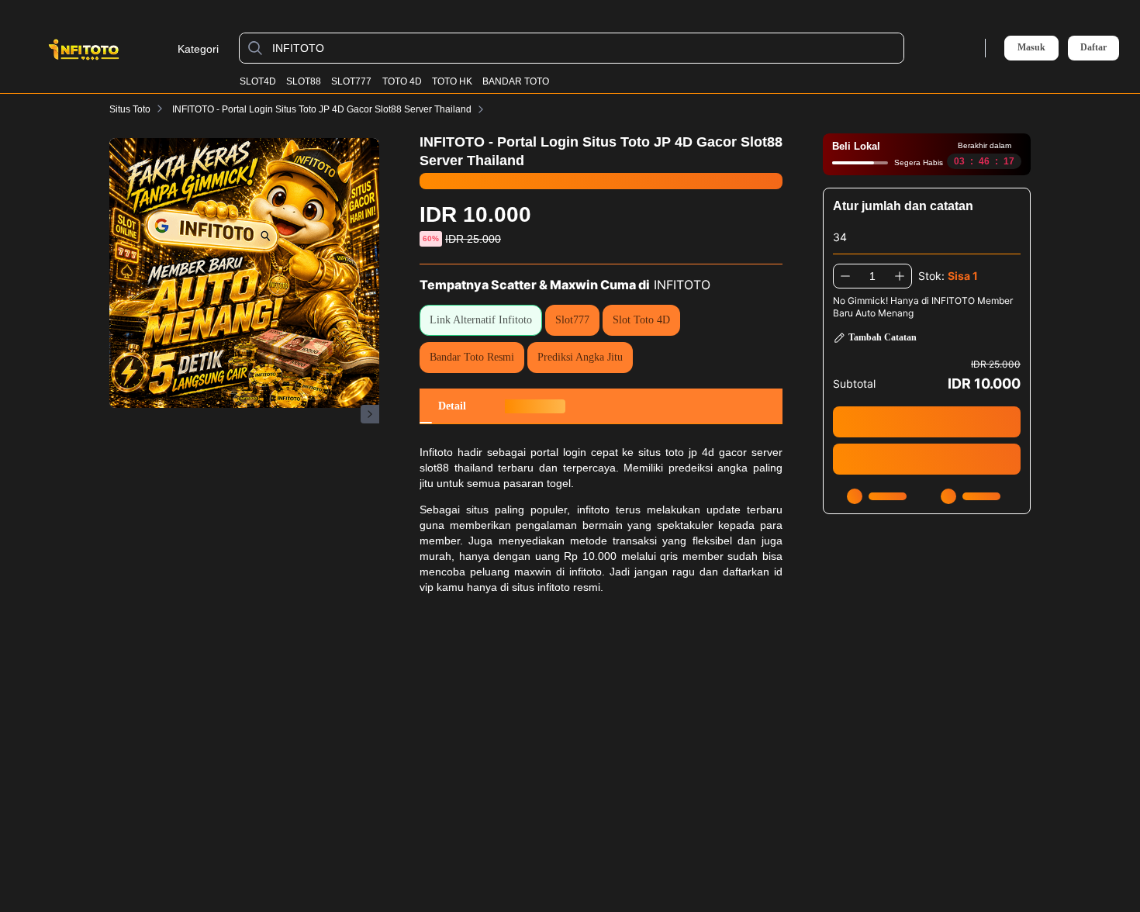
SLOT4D (258, 81)
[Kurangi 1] (845, 276)
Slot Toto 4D (641, 320)
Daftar (1093, 48)
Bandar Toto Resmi (472, 357)
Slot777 (572, 320)
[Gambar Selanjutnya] (370, 414)
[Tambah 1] (899, 276)
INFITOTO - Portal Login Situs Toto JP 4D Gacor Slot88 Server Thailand (322, 109)
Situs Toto (129, 109)
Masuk (1031, 47)
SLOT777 (351, 81)
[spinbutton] (872, 276)
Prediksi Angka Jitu (580, 357)
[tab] (452, 406)
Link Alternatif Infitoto (481, 320)
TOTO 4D (402, 81)
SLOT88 (303, 81)
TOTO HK (452, 81)
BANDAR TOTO (515, 81)
